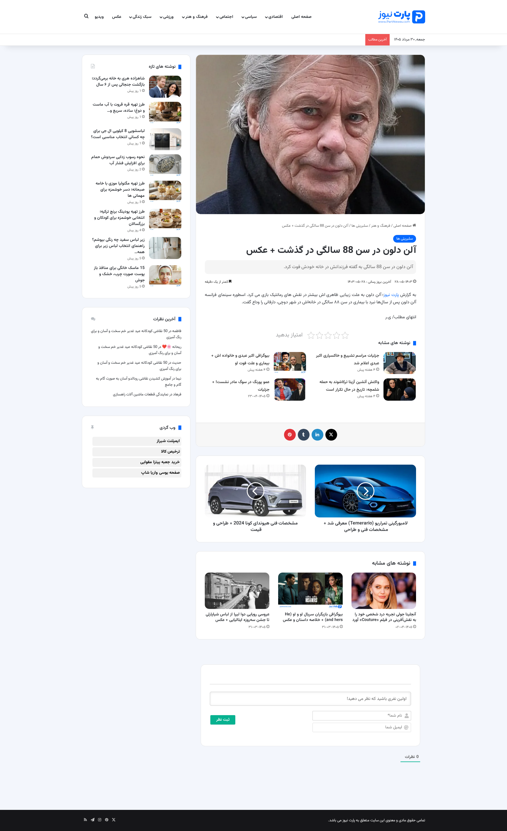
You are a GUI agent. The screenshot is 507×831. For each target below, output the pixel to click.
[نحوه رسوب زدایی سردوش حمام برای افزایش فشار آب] (165, 165)
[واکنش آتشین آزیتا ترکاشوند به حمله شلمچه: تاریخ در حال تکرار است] (399, 389)
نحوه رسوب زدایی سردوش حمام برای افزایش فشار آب (118, 160)
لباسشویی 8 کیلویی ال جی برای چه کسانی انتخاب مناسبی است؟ (118, 134)
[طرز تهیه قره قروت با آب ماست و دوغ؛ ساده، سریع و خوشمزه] (165, 113)
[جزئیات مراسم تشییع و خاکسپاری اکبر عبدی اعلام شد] (399, 363)
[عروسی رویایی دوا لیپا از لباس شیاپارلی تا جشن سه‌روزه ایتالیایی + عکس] (237, 591)
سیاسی (251, 17)
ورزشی (168, 17)
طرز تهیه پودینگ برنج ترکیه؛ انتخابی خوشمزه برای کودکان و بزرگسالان (119, 218)
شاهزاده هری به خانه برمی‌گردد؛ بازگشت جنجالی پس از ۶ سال (118, 81)
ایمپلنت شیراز (168, 441)
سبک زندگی (142, 17)
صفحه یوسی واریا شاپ (160, 473)
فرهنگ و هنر (196, 17)
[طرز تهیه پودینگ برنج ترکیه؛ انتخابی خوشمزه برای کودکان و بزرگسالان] (165, 220)
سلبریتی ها (359, 226)
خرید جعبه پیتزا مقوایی (160, 462)
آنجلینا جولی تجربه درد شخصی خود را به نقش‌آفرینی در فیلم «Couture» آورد (384, 617)
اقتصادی (275, 17)
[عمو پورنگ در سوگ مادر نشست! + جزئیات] (290, 389)
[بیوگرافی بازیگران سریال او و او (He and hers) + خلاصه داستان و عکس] (310, 591)
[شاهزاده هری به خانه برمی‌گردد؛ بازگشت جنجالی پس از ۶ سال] (165, 87)
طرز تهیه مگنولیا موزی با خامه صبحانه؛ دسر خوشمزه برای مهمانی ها (120, 189)
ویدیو (99, 17)
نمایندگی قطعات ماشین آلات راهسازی (140, 394)
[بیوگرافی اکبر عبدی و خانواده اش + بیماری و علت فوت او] (290, 363)
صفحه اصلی (301, 17)
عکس (116, 17)
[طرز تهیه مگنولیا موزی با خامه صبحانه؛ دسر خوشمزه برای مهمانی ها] (165, 192)
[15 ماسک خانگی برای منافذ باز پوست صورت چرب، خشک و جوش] (165, 276)
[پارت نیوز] (401, 17)
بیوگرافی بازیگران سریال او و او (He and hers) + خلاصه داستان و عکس (313, 617)
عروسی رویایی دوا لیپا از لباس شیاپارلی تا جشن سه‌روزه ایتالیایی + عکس (237, 617)
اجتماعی (226, 17)
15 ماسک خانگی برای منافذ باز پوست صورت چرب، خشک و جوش (119, 274)
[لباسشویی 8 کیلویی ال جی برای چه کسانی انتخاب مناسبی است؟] (165, 139)
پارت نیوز (391, 295)
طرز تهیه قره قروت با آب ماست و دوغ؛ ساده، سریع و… (119, 107)
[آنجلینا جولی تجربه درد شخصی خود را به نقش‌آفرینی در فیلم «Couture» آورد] (383, 591)
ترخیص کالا (170, 451)
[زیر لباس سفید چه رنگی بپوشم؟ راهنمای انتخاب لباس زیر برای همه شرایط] (165, 248)
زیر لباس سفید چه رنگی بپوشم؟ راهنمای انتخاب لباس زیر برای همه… (118, 246)
